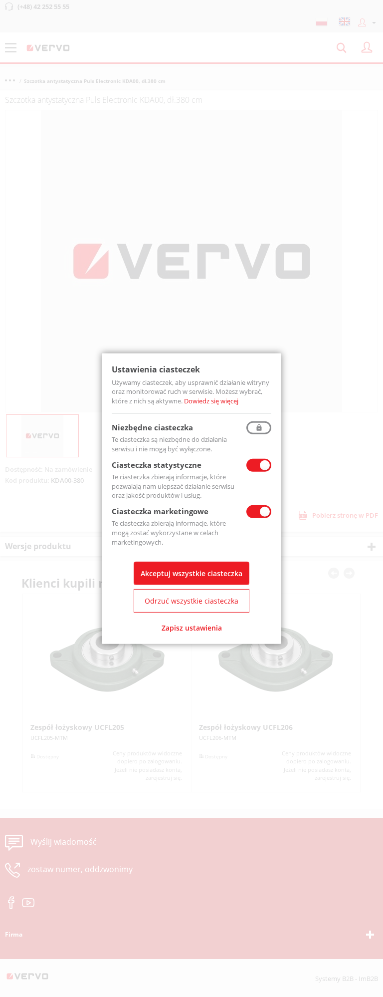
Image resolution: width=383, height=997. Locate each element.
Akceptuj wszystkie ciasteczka (191, 573)
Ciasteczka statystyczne (156, 465)
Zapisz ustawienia (192, 628)
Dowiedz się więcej (211, 400)
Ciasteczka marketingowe (160, 511)
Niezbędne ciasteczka (152, 427)
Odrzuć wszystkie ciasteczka (191, 601)
